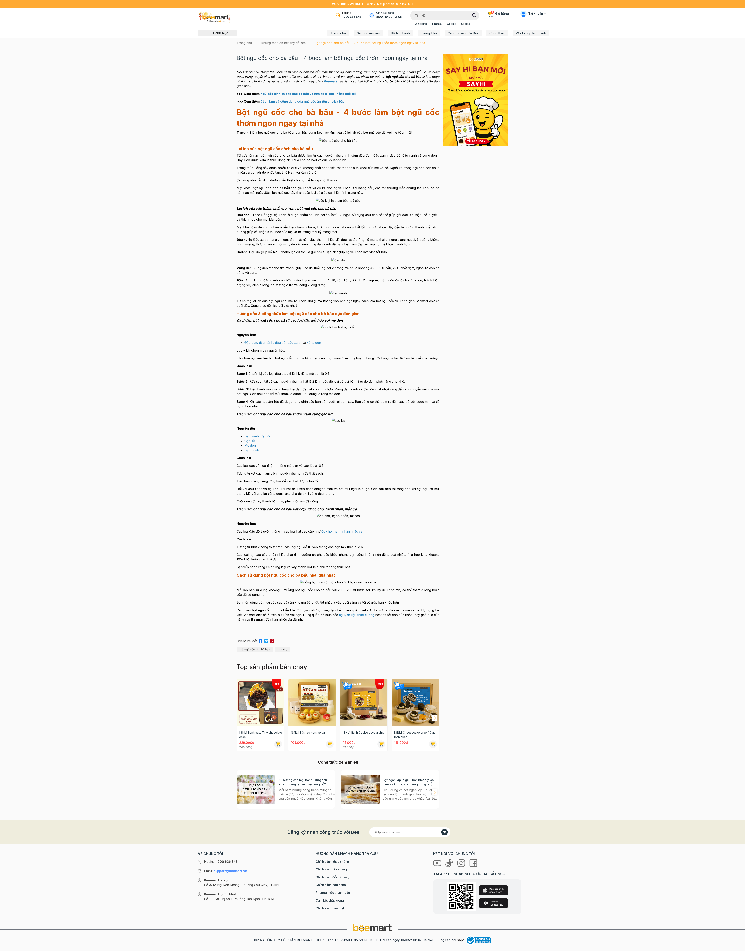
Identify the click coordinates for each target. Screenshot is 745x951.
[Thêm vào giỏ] (278, 744)
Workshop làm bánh (531, 33)
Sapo (461, 940)
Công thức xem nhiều (338, 762)
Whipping (421, 23)
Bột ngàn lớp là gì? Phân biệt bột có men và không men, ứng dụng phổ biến (408, 782)
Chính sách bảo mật (330, 908)
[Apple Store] (493, 890)
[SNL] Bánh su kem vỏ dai (308, 732)
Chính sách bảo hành (331, 885)
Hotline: (221, 862)
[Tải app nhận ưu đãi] (475, 100)
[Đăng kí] (444, 832)
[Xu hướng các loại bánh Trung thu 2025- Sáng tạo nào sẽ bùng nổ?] (256, 789)
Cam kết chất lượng (330, 900)
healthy (282, 649)
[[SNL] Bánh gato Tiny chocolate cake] (260, 702)
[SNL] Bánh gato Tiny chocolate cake (260, 735)
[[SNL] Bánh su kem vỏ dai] (312, 702)
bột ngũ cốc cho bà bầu (255, 649)
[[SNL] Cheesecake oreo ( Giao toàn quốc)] (415, 702)
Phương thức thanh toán (333, 893)
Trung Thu (429, 33)
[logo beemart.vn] (372, 927)
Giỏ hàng (500, 14)
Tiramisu (437, 23)
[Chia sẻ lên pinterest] (272, 640)
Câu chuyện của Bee (463, 33)
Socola (465, 23)
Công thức (497, 33)
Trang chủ (338, 33)
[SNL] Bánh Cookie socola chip (363, 732)
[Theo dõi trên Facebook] (473, 863)
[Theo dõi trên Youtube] (437, 863)
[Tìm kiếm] (474, 15)
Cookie (451, 23)
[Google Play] (493, 903)
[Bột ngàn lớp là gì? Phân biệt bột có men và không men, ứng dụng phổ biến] (360, 789)
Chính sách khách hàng (332, 862)
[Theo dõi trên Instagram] (461, 863)
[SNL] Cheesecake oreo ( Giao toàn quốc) (415, 735)
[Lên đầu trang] (738, 947)
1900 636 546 (352, 16)
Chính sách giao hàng (331, 869)
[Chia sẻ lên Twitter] (266, 640)
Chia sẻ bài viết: (247, 641)
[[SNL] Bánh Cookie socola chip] (363, 702)
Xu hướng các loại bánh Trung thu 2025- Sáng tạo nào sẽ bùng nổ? (302, 782)
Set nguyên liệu (368, 33)
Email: (225, 871)
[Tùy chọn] (381, 744)
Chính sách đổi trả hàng (333, 877)
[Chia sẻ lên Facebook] (260, 640)
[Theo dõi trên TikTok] (449, 863)
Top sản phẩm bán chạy (272, 667)
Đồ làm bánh (400, 33)
